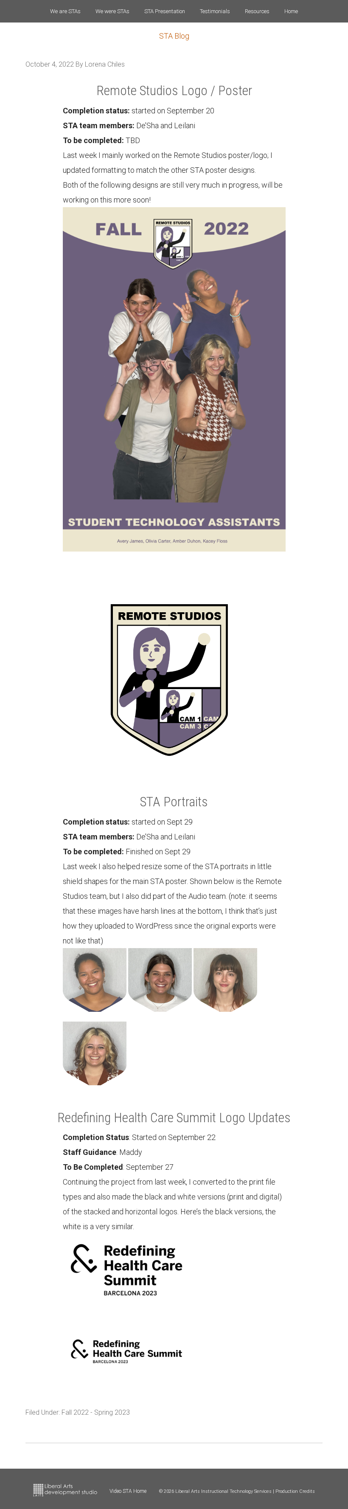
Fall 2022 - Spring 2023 (96, 1412)
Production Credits (295, 1491)
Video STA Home (127, 1491)
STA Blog (174, 35)
